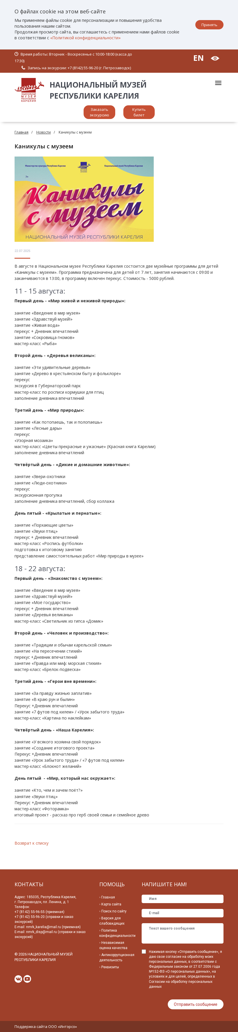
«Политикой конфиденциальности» (85, 37)
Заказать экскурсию (99, 112)
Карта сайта (111, 904)
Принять (209, 24)
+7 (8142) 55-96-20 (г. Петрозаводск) (99, 67)
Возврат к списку (31, 843)
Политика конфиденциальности (117, 933)
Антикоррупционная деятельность (116, 957)
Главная (21, 132)
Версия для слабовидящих (112, 921)
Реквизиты (110, 967)
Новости (43, 132)
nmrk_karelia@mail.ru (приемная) (53, 927)
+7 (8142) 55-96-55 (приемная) (39, 912)
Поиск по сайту (114, 911)
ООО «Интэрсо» (62, 1026)
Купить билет (139, 112)
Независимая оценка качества (113, 945)
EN (198, 57)
